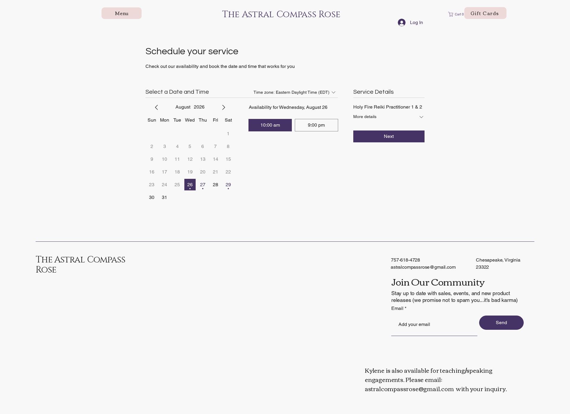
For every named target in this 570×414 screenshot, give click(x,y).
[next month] (223, 107)
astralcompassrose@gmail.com (423, 267)
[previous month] (156, 107)
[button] (457, 14)
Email (397, 308)
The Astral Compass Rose (80, 265)
